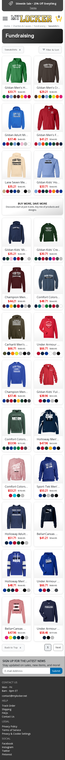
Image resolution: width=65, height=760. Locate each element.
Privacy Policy (9, 726)
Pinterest (7, 754)
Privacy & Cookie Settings (16, 733)
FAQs (5, 713)
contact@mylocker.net (14, 695)
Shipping (6, 709)
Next (58, 647)
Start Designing (16, 78)
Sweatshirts (13, 49)
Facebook (7, 743)
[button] (5, 18)
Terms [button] (33, 8)
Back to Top (13, 647)
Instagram (7, 747)
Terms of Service (11, 730)
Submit (56, 671)
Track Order (8, 705)
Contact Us (8, 716)
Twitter (6, 750)
